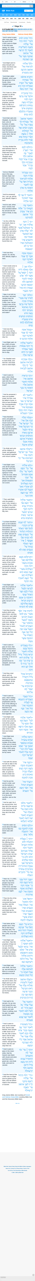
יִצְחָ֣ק (30, 854)
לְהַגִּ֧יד (24, 278)
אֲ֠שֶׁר (20, 227)
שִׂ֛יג (20, 660)
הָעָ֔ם (26, 503)
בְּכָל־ (30, 452)
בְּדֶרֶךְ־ (30, 165)
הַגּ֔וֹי (31, 246)
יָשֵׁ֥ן (26, 666)
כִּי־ (21, 972)
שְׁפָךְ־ (30, 689)
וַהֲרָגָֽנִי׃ (24, 338)
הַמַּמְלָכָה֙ (29, 243)
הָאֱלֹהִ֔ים (29, 933)
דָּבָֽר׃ (27, 495)
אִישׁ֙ (23, 108)
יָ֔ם (22, 1007)
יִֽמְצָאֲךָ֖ (30, 284)
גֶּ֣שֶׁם (23, 1061)
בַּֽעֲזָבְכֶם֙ (29, 407)
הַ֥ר (19, 458)
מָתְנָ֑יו (24, 1081)
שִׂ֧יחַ (28, 660)
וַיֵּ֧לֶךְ (29, 359)
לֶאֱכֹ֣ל (30, 982)
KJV (28, 29)
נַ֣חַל (27, 958)
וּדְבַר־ (30, 41)
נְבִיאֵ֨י (30, 429)
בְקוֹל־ (25, 654)
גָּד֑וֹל (31, 1064)
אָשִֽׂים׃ (30, 552)
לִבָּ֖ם (20, 891)
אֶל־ (31, 44)
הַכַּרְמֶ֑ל (26, 426)
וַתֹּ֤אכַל (25, 901)
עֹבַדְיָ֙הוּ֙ (25, 172)
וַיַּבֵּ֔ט (26, 1011)
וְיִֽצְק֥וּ (26, 809)
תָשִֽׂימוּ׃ (22, 606)
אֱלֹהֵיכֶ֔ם (24, 603)
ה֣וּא (21, 572)
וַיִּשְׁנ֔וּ (27, 818)
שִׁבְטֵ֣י (30, 746)
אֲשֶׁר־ (21, 298)
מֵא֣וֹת (24, 432)
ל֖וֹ (25, 195)
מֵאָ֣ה (24, 102)
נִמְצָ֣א (23, 133)
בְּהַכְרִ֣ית (24, 93)
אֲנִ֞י (22, 503)
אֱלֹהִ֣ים (26, 657)
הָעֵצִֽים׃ (26, 790)
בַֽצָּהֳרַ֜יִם (24, 645)
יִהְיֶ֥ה (24, 755)
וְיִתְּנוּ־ (29, 522)
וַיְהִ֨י (29, 645)
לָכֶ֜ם (26, 591)
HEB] (15, 31)
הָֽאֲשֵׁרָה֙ (29, 438)
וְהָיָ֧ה (26, 566)
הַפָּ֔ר (26, 787)
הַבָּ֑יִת (21, 83)
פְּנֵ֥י (31, 59)
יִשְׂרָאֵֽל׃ (30, 390)
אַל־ (26, 949)
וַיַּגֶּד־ (31, 365)
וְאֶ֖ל (20, 127)
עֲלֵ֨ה (31, 1036)
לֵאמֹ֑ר (30, 50)
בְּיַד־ (31, 214)
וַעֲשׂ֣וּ (25, 594)
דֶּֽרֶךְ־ (26, 1007)
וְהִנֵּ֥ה (25, 175)
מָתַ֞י (21, 471)
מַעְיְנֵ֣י (30, 127)
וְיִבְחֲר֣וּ (25, 525)
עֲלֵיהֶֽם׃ (30, 692)
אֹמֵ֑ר (31, 256)
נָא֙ (22, 1004)
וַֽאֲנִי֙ (23, 560)
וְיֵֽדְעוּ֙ (30, 882)
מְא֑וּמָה (26, 1014)
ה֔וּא (21, 657)
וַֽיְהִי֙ (29, 696)
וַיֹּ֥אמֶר (29, 195)
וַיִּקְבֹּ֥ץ (30, 455)
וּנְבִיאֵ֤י (22, 435)
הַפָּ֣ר (31, 543)
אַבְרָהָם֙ (24, 851)
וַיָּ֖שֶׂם (22, 787)
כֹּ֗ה (27, 1052)
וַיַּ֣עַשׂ (21, 768)
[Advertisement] (19, 1139)
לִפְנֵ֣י (26, 1084)
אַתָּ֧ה (30, 860)
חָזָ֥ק (31, 72)
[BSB (15, 29)
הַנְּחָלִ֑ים (25, 130)
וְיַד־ (29, 1075)
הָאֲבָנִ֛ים (29, 765)
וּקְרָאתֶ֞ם (27, 557)
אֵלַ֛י (26, 420)
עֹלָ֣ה (31, 1033)
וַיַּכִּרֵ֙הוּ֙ (30, 181)
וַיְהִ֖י (26, 1061)
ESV (21, 29)
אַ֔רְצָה (25, 991)
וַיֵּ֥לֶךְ (24, 365)
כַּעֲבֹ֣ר (25, 696)
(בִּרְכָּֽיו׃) (23, 997)
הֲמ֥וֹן (27, 975)
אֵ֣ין (31, 1014)
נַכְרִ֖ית (21, 140)
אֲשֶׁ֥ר (30, 349)
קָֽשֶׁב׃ (27, 711)
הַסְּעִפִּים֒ (29, 480)
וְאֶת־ (22, 243)
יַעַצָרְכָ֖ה (25, 1042)
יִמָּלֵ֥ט (22, 949)
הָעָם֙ (26, 720)
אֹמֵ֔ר (31, 332)
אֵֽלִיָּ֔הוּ (25, 63)
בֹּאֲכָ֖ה (26, 1087)
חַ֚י (32, 346)
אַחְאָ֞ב (30, 156)
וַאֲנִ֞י (22, 537)
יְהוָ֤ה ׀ (30, 272)
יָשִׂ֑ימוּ (27, 537)
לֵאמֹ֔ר (21, 752)
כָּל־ (21, 124)
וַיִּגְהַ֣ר (30, 991)
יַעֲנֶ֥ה (31, 572)
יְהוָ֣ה (25, 221)
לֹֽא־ (31, 230)
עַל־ (20, 56)
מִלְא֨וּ (23, 803)
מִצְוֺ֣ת (30, 410)
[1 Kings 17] (2, 571)
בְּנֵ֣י (26, 452)
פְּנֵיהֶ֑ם (21, 927)
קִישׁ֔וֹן (22, 958)
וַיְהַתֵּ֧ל (30, 648)
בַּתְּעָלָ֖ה (29, 920)
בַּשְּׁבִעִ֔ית (24, 1024)
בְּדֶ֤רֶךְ (30, 159)
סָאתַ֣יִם (29, 774)
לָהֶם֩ (31, 528)
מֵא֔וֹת (30, 441)
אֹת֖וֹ (31, 495)
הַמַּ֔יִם (25, 127)
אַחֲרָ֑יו (21, 489)
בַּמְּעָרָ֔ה (29, 111)
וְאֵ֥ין (21, 629)
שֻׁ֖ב (25, 1017)
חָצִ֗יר (30, 136)
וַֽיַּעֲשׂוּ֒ (30, 617)
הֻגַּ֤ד (24, 295)
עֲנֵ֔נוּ (25, 629)
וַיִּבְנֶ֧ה (29, 762)
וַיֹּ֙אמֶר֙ (28, 343)
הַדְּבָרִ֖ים (22, 872)
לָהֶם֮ (21, 614)
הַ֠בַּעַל (24, 620)
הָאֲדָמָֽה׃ (26, 59)
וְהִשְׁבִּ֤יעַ (29, 240)
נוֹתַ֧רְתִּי (30, 506)
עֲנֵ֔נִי (21, 879)
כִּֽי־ (24, 208)
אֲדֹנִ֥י (22, 187)
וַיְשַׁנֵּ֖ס (30, 1081)
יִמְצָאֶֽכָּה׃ (29, 249)
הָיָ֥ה (23, 86)
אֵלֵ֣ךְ (31, 269)
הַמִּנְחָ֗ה (29, 841)
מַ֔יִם (31, 809)
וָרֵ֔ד (20, 1039)
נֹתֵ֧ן (31, 211)
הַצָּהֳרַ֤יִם (29, 626)
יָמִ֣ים (26, 38)
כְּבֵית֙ (24, 771)
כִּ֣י (32, 660)
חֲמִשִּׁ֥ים (29, 108)
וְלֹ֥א (23, 281)
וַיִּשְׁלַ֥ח (28, 449)
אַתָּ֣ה (24, 253)
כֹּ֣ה (20, 1049)
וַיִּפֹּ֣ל (25, 181)
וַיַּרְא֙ (29, 924)
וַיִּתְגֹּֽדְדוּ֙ (25, 677)
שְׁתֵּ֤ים (30, 740)
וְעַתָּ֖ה (29, 253)
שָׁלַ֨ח (26, 230)
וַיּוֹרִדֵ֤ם (30, 955)
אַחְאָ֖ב (25, 214)
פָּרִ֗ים (30, 525)
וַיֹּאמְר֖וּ (21, 578)
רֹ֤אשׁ (30, 988)
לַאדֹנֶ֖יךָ (25, 198)
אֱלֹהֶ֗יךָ (30, 224)
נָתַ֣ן (25, 614)
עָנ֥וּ (26, 492)
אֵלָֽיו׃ (25, 355)
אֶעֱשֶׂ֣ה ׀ (29, 540)
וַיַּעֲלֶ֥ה (28, 979)
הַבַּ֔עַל (24, 512)
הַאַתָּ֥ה (30, 187)
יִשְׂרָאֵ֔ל (30, 401)
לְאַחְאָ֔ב (29, 969)
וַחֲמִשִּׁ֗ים (29, 435)
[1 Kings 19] (33, 571)
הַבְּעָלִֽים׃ (23, 413)
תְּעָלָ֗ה (30, 771)
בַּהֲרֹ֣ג (24, 301)
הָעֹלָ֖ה (30, 812)
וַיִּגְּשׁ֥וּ (27, 723)
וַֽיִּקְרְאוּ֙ (28, 674)
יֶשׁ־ (20, 224)
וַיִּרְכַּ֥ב (26, 1064)
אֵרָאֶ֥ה (30, 355)
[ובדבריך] (23, 866)
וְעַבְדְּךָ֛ (30, 287)
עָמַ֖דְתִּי (25, 349)
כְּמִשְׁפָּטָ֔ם (28, 680)
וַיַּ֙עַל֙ (31, 1011)
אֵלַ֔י (31, 723)
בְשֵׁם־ (24, 563)
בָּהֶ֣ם (25, 648)
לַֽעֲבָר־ (30, 153)
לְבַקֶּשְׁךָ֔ (26, 233)
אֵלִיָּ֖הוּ (30, 178)
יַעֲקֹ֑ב (21, 746)
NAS (3, 31)
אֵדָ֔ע (22, 275)
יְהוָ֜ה (24, 310)
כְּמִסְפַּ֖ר (23, 743)
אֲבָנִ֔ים (30, 743)
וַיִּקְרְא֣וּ (24, 617)
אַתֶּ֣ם (30, 474)
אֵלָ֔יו (25, 384)
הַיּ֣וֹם (31, 857)
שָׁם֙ (31, 233)
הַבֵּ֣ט (31, 1007)
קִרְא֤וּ (30, 654)
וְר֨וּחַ (20, 269)
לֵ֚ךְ (26, 50)
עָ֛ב (20, 1027)
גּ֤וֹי (32, 227)
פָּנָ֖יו (26, 994)
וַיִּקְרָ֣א (29, 76)
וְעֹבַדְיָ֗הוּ (29, 86)
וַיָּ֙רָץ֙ (31, 1084)
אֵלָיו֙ (26, 752)
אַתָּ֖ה (30, 404)
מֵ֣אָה (30, 313)
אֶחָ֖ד (25, 165)
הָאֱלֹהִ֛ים (29, 569)
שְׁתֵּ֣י (27, 477)
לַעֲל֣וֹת (27, 702)
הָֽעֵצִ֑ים (30, 784)
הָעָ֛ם (23, 492)
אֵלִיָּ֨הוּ (23, 940)
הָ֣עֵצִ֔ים (26, 534)
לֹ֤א (24, 395)
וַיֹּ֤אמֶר (29, 118)
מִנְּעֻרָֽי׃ (25, 290)
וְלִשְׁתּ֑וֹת (23, 982)
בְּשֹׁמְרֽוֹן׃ (25, 72)
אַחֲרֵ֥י (30, 413)
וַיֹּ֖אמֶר (29, 205)
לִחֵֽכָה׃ (23, 920)
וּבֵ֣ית (26, 404)
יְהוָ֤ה (31, 483)
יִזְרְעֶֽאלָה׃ (29, 1071)
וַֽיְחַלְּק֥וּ (29, 147)
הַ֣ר (31, 426)
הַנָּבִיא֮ (24, 844)
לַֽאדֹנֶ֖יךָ (30, 335)
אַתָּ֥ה (27, 885)
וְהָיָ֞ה (29, 266)
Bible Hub (17, 1103)
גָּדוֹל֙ (20, 654)
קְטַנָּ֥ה (30, 1030)
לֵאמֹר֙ (22, 626)
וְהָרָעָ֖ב (24, 69)
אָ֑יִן (25, 236)
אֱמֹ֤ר (26, 1036)
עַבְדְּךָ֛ (22, 211)
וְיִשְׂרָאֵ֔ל (24, 854)
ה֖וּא (23, 666)
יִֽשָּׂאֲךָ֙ (23, 272)
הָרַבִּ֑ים (30, 600)
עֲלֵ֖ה (23, 969)
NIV (10, 31)
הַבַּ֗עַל (23, 588)
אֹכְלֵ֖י (25, 441)
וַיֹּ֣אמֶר (28, 1001)
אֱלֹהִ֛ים (25, 860)
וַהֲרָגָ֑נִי (23, 284)
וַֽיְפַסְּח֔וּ (30, 635)
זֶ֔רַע (24, 774)
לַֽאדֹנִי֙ (30, 298)
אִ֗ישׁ (26, 313)
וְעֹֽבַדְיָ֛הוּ (29, 162)
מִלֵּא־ (30, 834)
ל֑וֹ (27, 365)
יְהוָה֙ (25, 879)
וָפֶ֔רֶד (31, 140)
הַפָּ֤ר (21, 591)
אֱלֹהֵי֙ (30, 851)
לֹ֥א (25, 246)
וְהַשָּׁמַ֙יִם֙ (29, 1055)
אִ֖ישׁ (20, 1030)
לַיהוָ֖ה (30, 509)
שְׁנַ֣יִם (20, 522)
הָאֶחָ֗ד (25, 543)
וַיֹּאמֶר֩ (28, 940)
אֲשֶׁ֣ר (30, 83)
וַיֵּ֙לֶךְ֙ (30, 63)
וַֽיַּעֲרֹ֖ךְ (29, 781)
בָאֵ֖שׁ (26, 572)
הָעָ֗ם (23, 468)
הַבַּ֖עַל (30, 489)
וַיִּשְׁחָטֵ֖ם (29, 961)
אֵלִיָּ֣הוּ (30, 844)
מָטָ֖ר (24, 56)
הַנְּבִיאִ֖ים (29, 458)
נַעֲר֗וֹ (31, 1004)
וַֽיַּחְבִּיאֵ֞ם (23, 105)
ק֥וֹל (31, 708)
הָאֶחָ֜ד (21, 528)
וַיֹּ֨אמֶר (28, 585)
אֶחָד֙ (25, 159)
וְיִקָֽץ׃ (31, 669)
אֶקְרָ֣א (30, 563)
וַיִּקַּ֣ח (29, 737)
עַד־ (25, 471)
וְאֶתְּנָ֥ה (30, 56)
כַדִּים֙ (23, 806)
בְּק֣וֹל (23, 674)
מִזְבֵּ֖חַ (23, 765)
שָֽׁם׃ (23, 961)
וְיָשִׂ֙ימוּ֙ (22, 531)
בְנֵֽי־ (25, 746)
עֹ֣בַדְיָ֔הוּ (25, 121)
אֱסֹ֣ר (25, 1039)
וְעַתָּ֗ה (29, 417)
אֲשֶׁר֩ (30, 749)
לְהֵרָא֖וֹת (29, 66)
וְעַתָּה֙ (29, 329)
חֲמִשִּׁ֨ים (29, 316)
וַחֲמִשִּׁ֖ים (29, 518)
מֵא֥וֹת (23, 515)
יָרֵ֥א (25, 287)
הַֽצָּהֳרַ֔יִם (29, 699)
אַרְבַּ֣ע (22, 438)
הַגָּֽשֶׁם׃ (22, 975)
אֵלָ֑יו (26, 726)
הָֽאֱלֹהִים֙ (24, 483)
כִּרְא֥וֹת (25, 375)
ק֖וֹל (31, 632)
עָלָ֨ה (24, 985)
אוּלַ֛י (31, 666)
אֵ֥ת (31, 872)
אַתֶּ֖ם (21, 597)
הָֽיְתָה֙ (20, 1075)
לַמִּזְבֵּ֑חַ (25, 828)
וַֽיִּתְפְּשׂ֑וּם (24, 952)
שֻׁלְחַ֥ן (30, 444)
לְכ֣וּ (31, 486)
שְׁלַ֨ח (24, 417)
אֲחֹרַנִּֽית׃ (29, 894)
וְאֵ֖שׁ (20, 534)
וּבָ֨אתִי (30, 278)
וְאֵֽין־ (24, 705)
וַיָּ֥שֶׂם (30, 994)
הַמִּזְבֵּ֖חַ (30, 638)
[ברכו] (30, 997)
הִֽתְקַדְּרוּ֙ (29, 1058)
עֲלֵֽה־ (25, 1004)
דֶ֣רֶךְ (25, 663)
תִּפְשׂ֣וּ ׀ (24, 943)
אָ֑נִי (22, 195)
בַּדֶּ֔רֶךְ (30, 175)
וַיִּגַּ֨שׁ (29, 465)
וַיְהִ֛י (29, 375)
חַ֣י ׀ (29, 221)
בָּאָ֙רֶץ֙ (30, 124)
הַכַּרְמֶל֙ (24, 988)
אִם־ (24, 224)
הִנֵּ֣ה (24, 335)
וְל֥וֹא (26, 140)
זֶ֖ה (25, 187)
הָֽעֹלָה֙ (25, 904)
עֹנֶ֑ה (23, 632)
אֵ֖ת (25, 96)
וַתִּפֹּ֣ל (29, 898)
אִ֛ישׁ (31, 949)
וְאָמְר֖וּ (30, 236)
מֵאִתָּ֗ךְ (25, 269)
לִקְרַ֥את (29, 362)
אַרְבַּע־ (30, 515)
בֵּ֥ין (23, 994)
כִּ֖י (28, 246)
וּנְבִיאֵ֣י (30, 512)
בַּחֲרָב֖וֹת (29, 683)
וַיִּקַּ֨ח (26, 99)
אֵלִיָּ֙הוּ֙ (23, 500)
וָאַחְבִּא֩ (25, 307)
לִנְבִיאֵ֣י (30, 588)
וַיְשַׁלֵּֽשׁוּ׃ (24, 821)
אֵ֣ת (25, 298)
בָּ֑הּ (25, 153)
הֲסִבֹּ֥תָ (30, 891)
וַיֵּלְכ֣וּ (29, 825)
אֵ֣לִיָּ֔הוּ (26, 44)
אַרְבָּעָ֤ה (29, 806)
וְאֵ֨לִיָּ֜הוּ (30, 985)
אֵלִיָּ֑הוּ (30, 338)
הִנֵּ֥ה (31, 201)
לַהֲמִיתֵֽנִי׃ (29, 217)
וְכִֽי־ (24, 660)
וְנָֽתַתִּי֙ (30, 546)
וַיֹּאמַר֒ (30, 847)
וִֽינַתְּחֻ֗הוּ (29, 531)
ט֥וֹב (31, 581)
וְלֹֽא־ (31, 492)
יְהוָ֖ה (26, 89)
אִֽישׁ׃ (23, 518)
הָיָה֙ (21, 41)
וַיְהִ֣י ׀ (28, 838)
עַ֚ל (19, 272)
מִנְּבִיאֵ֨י (30, 310)
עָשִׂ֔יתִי (30, 301)
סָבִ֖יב (30, 777)
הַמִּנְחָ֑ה (29, 705)
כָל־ (22, 723)
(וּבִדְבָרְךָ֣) (29, 869)
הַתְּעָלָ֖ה (25, 831)
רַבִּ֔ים (21, 38)
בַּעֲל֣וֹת (23, 838)
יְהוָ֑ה (31, 99)
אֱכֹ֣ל (31, 972)
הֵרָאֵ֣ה (21, 50)
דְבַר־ (21, 749)
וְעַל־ (25, 812)
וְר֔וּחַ (31, 1061)
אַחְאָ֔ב (26, 53)
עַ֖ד (31, 702)
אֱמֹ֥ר (31, 198)
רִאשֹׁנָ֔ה (29, 597)
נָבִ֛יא (24, 506)
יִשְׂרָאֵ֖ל (26, 423)
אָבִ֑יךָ (21, 404)
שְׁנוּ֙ (31, 818)
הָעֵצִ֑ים (30, 815)
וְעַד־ (24, 623)
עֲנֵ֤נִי (29, 879)
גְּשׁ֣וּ (21, 720)
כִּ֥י (27, 352)
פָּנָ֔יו (31, 184)
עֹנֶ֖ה (22, 708)
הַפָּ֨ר (26, 528)
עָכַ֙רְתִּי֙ (30, 398)
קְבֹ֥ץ (31, 420)
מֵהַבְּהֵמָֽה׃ (29, 143)
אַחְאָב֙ (23, 118)
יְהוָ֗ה (25, 41)
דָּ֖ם (25, 689)
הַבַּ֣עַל (30, 629)
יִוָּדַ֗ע (26, 857)
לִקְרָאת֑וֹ (23, 178)
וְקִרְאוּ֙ (23, 600)
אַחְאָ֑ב (30, 69)
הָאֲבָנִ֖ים (29, 911)
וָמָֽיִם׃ (26, 114)
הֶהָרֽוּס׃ (30, 732)
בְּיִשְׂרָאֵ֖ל (29, 863)
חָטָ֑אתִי (29, 208)
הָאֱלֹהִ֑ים (29, 575)
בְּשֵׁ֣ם (21, 557)
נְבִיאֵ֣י (21, 96)
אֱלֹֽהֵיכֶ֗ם (29, 560)
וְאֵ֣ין (27, 632)
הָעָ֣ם (26, 882)
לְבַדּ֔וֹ (21, 159)
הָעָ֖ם (31, 726)
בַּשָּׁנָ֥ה (30, 47)
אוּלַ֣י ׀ (30, 133)
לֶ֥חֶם (31, 114)
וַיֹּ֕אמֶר (26, 184)
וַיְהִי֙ (30, 38)
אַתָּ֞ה (20, 208)
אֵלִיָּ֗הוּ (30, 651)
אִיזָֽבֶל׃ (24, 444)
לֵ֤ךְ (21, 121)
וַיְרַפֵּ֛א (21, 726)
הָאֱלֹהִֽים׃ (25, 936)
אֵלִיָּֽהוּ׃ (30, 190)
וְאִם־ (21, 486)
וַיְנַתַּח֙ (23, 784)
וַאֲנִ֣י (23, 863)
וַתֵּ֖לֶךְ (21, 410)
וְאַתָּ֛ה (22, 888)
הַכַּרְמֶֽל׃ (29, 461)
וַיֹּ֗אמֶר (28, 395)
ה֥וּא (31, 936)
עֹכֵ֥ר (22, 387)
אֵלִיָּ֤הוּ (23, 717)
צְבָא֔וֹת (23, 346)
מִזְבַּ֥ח (26, 729)
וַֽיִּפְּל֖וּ (31, 927)
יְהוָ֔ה (25, 410)
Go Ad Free (3, 1277)
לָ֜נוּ (24, 522)
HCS (24, 29)
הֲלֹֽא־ (29, 295)
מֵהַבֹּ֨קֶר (29, 623)
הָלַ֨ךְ (25, 156)
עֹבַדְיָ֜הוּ (30, 102)
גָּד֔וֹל (31, 677)
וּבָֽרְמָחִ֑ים (29, 686)
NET (7, 31)
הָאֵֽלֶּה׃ (30, 875)
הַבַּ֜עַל (25, 429)
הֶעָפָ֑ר (30, 914)
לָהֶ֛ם (24, 147)
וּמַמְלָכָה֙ (26, 227)
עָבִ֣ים (23, 1058)
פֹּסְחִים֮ (25, 474)
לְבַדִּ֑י (25, 509)
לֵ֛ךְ (19, 195)
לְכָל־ (30, 720)
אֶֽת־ (27, 211)
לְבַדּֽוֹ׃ (31, 168)
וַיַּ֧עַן (23, 575)
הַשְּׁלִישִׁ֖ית (23, 47)
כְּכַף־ (25, 1030)
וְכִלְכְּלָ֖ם (22, 111)
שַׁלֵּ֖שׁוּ (30, 821)
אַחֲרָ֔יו (26, 486)
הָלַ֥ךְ (23, 162)
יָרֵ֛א (19, 86)
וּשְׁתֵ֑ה (25, 972)
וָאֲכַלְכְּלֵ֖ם (29, 322)
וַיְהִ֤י (30, 172)
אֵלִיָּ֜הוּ (24, 465)
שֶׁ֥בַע (21, 1017)
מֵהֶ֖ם (30, 952)
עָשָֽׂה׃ (30, 641)
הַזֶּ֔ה (21, 882)
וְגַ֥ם (20, 828)
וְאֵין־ (27, 708)
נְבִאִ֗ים (30, 105)
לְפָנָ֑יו (30, 352)
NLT (12, 31)
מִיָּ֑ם (26, 1033)
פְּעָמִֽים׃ (30, 1020)
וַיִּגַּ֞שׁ (24, 841)
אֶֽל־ (24, 1001)
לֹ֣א (31, 537)
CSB (18, 29)
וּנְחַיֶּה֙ (25, 136)
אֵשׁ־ (24, 898)
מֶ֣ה (24, 205)
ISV (31, 29)
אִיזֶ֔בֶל (30, 96)
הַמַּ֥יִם (30, 917)
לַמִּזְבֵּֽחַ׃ (25, 777)
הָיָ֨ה (26, 749)
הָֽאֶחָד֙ (30, 594)
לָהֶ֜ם (31, 943)
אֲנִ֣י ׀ (24, 266)
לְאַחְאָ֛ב (29, 281)
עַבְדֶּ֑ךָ (30, 866)
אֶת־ (31, 89)
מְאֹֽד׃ (22, 89)
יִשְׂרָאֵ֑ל (22, 452)
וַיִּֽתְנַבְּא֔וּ (21, 699)
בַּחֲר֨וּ (30, 591)
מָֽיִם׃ (25, 834)
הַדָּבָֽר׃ (26, 581)
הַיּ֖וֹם (23, 352)
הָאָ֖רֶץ (25, 150)
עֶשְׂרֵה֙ (24, 740)
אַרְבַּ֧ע (30, 432)
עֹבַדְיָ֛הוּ (24, 359)
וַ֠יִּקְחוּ (29, 610)
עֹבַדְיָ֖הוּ (25, 79)
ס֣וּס (20, 136)
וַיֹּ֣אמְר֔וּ (30, 930)
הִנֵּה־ (24, 1027)
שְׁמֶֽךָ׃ (30, 758)
